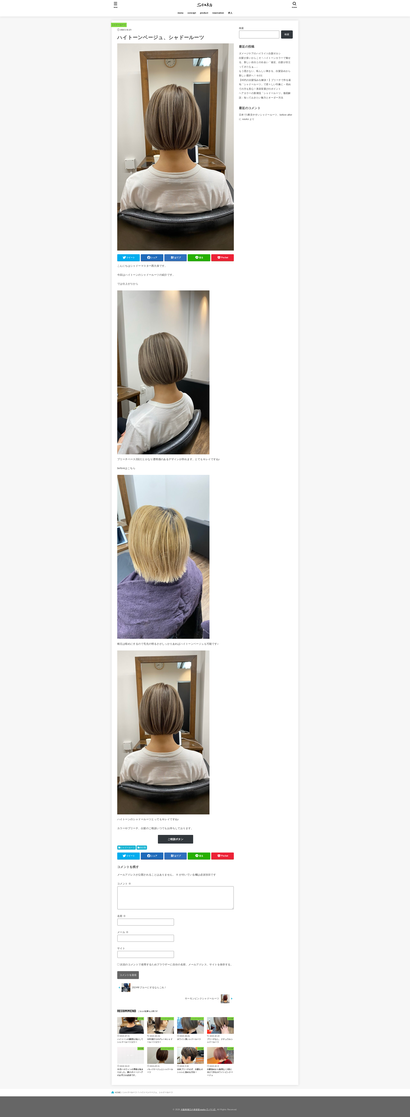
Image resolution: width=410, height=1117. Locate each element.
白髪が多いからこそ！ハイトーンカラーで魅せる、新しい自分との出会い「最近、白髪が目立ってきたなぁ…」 (265, 62)
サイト (121, 948)
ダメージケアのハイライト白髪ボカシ (260, 53)
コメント (124, 883)
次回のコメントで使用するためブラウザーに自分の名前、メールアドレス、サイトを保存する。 (176, 964)
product (204, 13)
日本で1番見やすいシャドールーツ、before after (265, 115)
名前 (121, 915)
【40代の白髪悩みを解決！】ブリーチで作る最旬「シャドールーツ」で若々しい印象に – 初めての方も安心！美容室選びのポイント (265, 84)
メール (122, 932)
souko (245, 119)
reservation (218, 13)
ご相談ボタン (175, 839)
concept (192, 13)
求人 (230, 13)
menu (181, 13)
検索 (241, 28)
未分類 (143, 847)
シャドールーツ (119, 25)
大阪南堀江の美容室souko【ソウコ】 (198, 1109)
